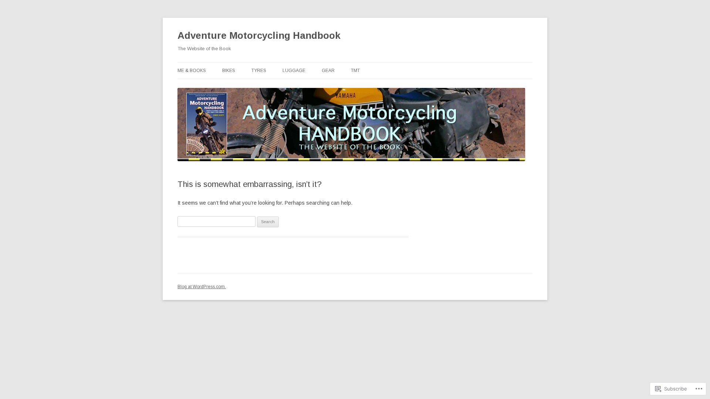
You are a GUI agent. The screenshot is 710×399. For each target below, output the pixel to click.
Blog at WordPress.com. (202, 286)
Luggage (294, 70)
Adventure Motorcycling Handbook (259, 35)
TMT (355, 70)
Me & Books (192, 70)
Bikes (228, 70)
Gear (328, 70)
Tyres (258, 70)
